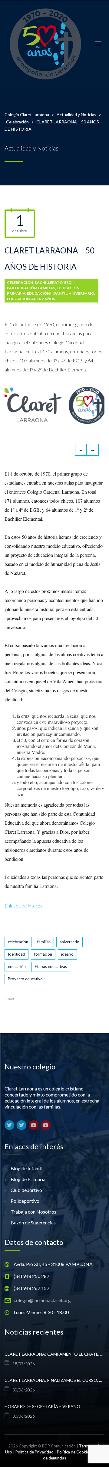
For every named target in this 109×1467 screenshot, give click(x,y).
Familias (46, 288)
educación (17, 966)
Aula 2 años (43, 298)
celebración (18, 941)
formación (43, 954)
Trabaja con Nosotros (33, 1211)
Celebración (20, 282)
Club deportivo (26, 1190)
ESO (67, 282)
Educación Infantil (47, 293)
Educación (18, 298)
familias (44, 941)
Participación (22, 288)
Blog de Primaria (28, 1179)
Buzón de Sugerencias (33, 1222)
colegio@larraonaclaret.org (42, 1300)
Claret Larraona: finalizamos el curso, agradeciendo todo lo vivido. (54, 1380)
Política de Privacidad (34, 1452)
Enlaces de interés (23, 905)
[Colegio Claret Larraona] (45, 44)
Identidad (16, 954)
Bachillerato (49, 282)
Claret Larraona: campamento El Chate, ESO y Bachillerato (54, 1354)
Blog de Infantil (26, 1168)
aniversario (81, 293)
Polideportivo (25, 1201)
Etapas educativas (51, 966)
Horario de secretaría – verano (42, 1406)
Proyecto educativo (25, 978)
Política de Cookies (74, 1452)
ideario (67, 954)
